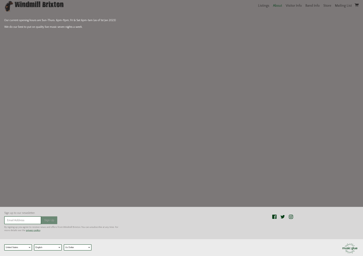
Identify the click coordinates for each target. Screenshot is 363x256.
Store (327, 6)
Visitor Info (294, 6)
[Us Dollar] (79, 247)
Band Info (312, 6)
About (277, 6)
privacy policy (33, 230)
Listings (263, 6)
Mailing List (343, 6)
